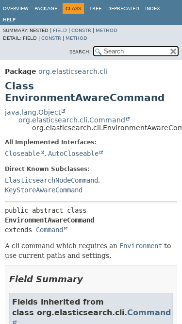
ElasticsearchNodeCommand (51, 180)
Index (152, 8)
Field (60, 30)
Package (45, 8)
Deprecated (123, 8)
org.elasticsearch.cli (72, 71)
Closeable (22, 153)
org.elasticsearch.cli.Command (71, 120)
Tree (95, 8)
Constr (81, 30)
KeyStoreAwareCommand (44, 190)
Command (49, 230)
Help (9, 19)
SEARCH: (80, 51)
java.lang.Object (33, 112)
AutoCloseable (73, 153)
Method (106, 30)
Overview (16, 8)
